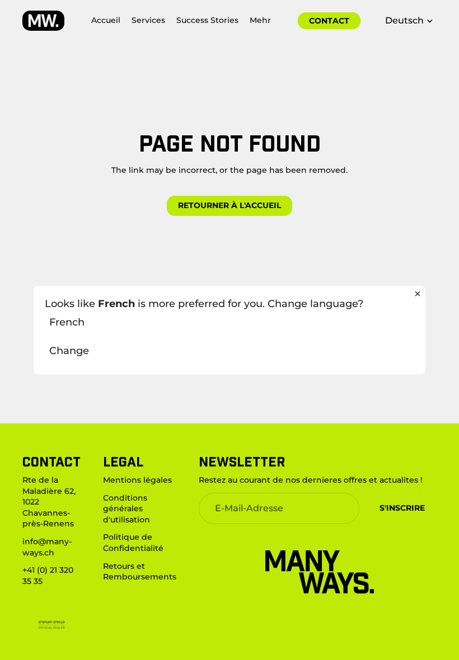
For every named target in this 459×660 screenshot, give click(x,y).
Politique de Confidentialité (133, 542)
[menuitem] (260, 21)
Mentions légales (137, 480)
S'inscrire (402, 508)
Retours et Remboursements (139, 571)
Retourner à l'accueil (229, 205)
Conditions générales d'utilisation (126, 508)
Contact (329, 21)
